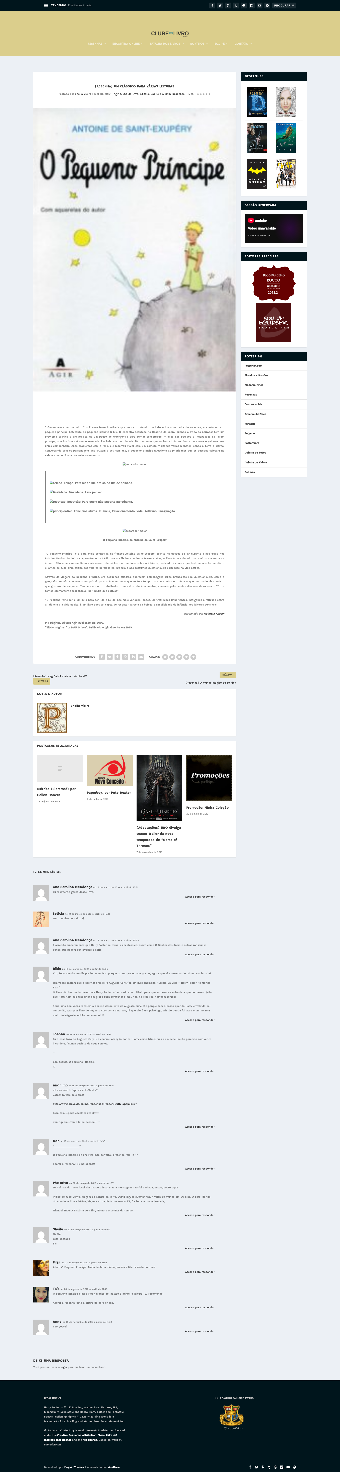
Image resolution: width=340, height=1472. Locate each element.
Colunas (250, 472)
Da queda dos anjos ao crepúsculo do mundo (95, 5)
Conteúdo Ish (253, 404)
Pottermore (252, 443)
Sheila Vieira (83, 94)
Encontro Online (126, 44)
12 (189, 94)
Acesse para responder (199, 897)
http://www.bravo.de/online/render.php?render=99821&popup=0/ (95, 1104)
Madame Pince (254, 385)
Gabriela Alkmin (161, 94)
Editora (144, 94)
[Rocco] (274, 301)
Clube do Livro (129, 94)
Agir (116, 94)
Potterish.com (253, 366)
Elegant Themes (74, 1467)
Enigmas (250, 433)
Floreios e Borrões (256, 375)
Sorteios (197, 44)
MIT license (90, 1440)
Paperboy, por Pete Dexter (109, 793)
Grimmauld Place (255, 414)
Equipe (219, 44)
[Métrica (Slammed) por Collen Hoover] (60, 769)
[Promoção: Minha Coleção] (209, 778)
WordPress (114, 1467)
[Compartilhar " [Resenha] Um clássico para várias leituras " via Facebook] (102, 657)
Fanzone (250, 424)
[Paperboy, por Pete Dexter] (110, 770)
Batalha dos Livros (165, 44)
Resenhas (95, 44)
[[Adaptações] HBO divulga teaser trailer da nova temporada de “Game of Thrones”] (159, 788)
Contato (241, 44)
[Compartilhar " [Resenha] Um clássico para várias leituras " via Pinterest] (125, 657)
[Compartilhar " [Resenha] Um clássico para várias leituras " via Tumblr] (117, 657)
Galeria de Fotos (255, 452)
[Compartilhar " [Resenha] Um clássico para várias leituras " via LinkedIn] (133, 657)
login (64, 1367)
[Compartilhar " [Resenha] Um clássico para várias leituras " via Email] (141, 657)
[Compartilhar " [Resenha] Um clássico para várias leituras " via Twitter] (110, 657)
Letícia (58, 914)
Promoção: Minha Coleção (207, 808)
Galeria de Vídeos (256, 462)
